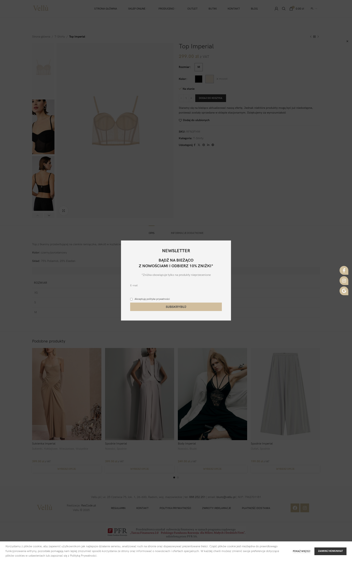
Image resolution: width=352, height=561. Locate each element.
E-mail (134, 285)
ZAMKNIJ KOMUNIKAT (330, 551)
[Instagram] (344, 280)
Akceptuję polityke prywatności (152, 299)
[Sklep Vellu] (344, 290)
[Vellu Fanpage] (344, 270)
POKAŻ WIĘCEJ (302, 551)
